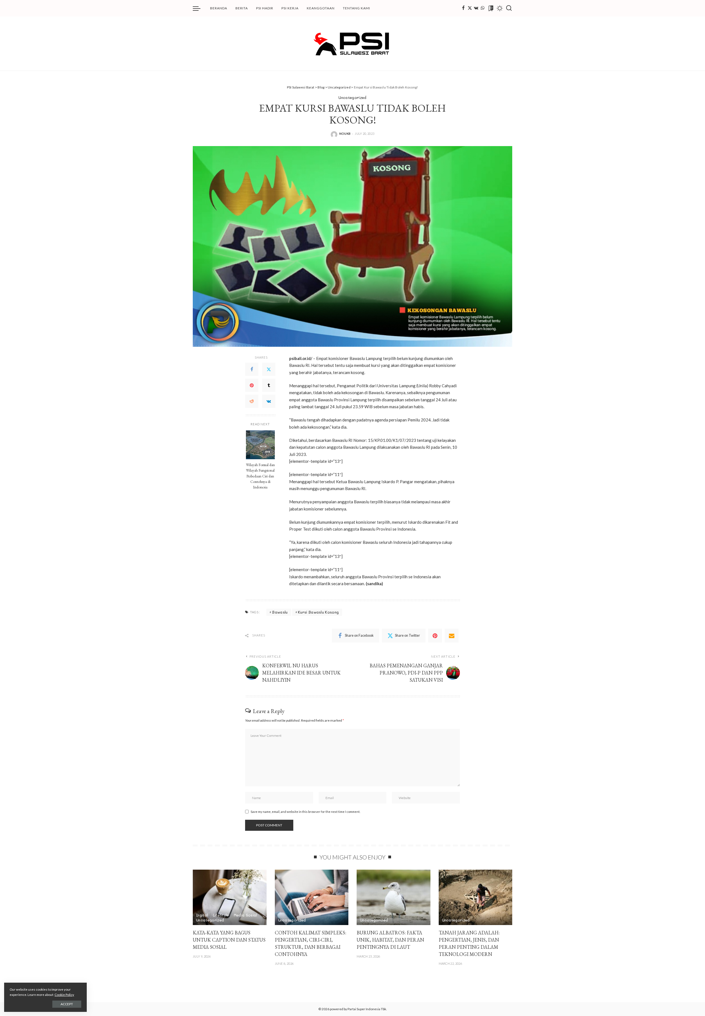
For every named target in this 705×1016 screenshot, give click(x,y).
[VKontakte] (268, 401)
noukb (345, 133)
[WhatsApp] (482, 8)
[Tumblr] (268, 385)
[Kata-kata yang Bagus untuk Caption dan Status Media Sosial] (230, 897)
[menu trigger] (199, 8)
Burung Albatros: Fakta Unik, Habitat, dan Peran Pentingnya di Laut (390, 939)
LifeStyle (221, 915)
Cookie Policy (64, 994)
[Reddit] (251, 401)
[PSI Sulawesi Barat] (352, 43)
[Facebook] (463, 8)
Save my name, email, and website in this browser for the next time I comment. (305, 811)
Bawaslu (280, 612)
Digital (202, 915)
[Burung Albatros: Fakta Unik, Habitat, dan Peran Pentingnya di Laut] (393, 897)
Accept (67, 1004)
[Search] (509, 8)
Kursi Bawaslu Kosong (318, 612)
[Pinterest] (251, 385)
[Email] (452, 636)
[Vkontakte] (476, 8)
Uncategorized (352, 97)
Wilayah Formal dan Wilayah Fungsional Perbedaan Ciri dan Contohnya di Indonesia (260, 476)
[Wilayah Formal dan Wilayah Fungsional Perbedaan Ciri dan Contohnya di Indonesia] (260, 444)
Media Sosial (245, 915)
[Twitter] (470, 8)
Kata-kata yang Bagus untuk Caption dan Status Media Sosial (229, 939)
